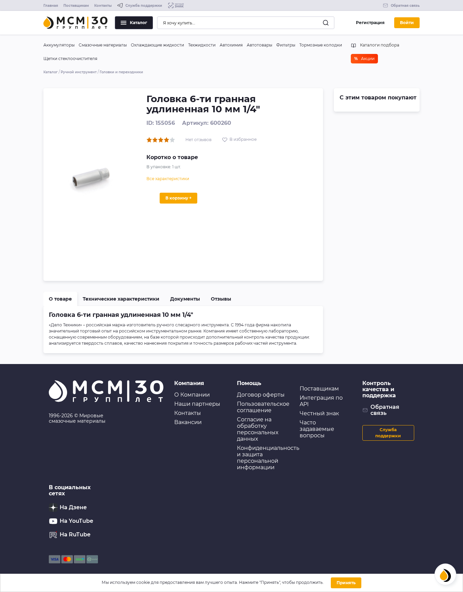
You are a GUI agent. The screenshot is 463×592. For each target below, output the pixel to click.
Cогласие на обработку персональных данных (257, 429)
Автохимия (231, 44)
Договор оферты (261, 395)
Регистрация (370, 22)
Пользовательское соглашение (263, 407)
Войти (407, 22)
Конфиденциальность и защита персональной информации (268, 458)
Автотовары (259, 44)
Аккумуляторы (59, 44)
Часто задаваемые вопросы (317, 429)
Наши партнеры (197, 404)
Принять (346, 582)
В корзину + (178, 197)
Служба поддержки (388, 432)
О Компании (192, 395)
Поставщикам (76, 5)
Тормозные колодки (320, 44)
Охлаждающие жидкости (157, 44)
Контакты (103, 5)
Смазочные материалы (103, 44)
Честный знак (319, 413)
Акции (364, 58)
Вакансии (188, 422)
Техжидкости (202, 44)
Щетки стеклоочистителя (70, 58)
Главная (50, 5)
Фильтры (285, 44)
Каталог (138, 22)
